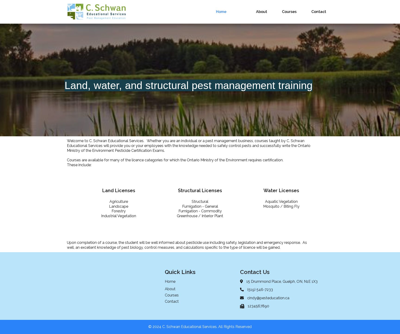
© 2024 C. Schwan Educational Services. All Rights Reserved (200, 326)
